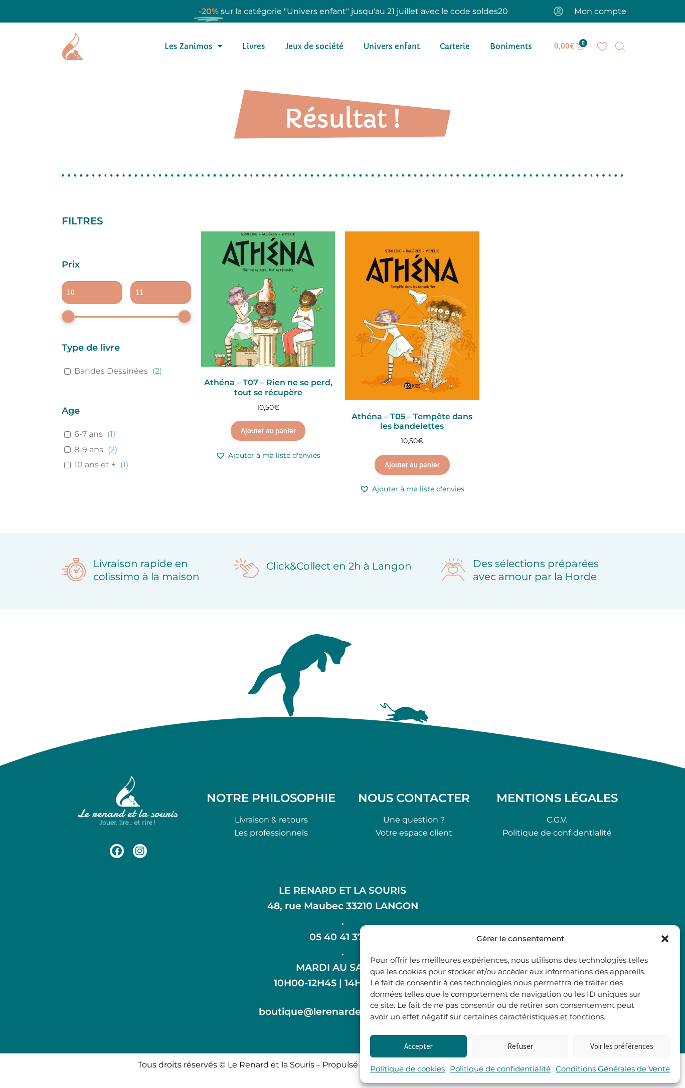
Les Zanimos (188, 46)
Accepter (418, 1046)
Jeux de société (314, 46)
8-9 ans (88, 449)
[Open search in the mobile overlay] (620, 47)
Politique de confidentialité (500, 1068)
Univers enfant (392, 46)
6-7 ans (88, 434)
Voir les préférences (621, 1046)
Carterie (455, 46)
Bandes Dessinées (111, 371)
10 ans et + (95, 464)
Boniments (511, 46)
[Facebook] (117, 851)
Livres (253, 46)
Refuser (520, 1046)
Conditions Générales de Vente (613, 1068)
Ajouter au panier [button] (268, 431)
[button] (665, 939)
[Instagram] (140, 851)
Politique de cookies (407, 1068)
